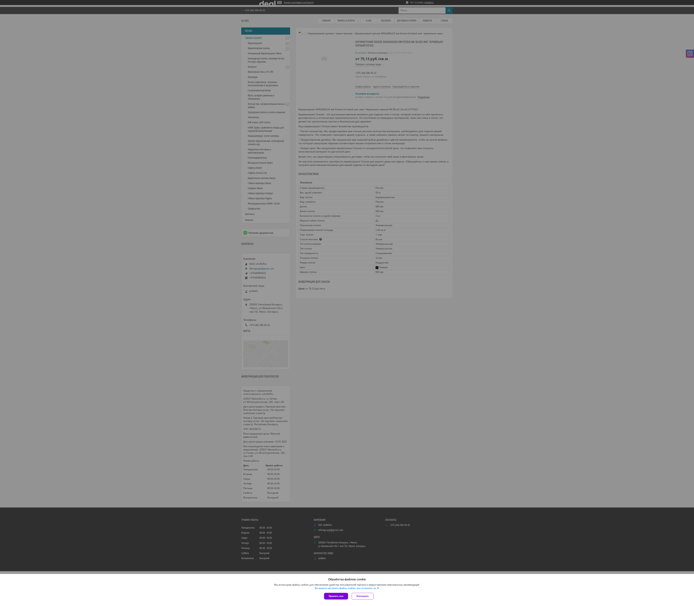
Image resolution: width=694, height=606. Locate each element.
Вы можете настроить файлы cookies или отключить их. (346, 588)
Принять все (336, 596)
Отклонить (362, 596)
